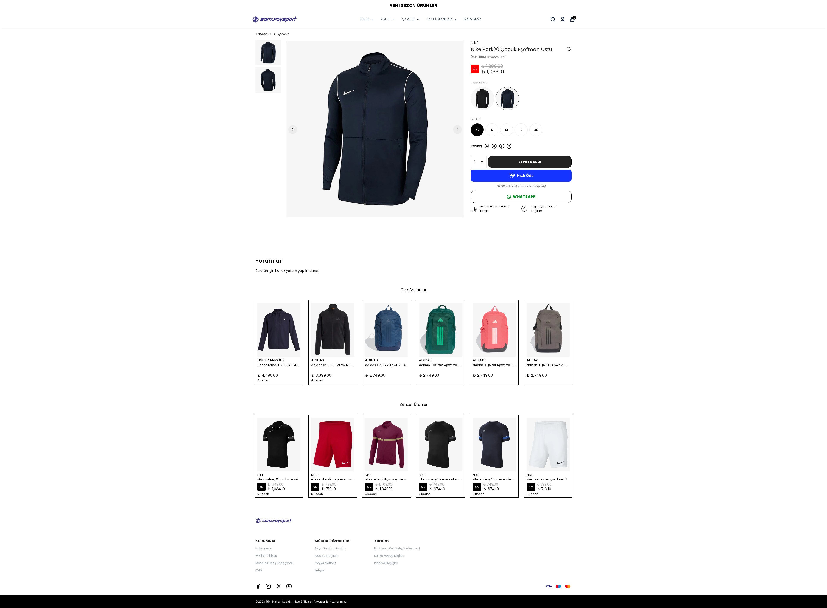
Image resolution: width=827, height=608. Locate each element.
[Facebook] (258, 586)
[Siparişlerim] (562, 19)
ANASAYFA (263, 33)
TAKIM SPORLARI (439, 19)
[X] (278, 586)
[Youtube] (289, 586)
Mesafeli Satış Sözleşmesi (274, 563)
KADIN (386, 19)
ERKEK (365, 19)
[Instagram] (268, 586)
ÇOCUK (408, 19)
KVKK (259, 570)
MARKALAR (472, 19)
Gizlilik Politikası (266, 556)
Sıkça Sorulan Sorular (330, 548)
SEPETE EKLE (529, 161)
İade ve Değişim (327, 556)
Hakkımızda (263, 548)
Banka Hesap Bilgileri (389, 556)
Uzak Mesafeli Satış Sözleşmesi (397, 548)
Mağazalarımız (325, 563)
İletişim (320, 570)
